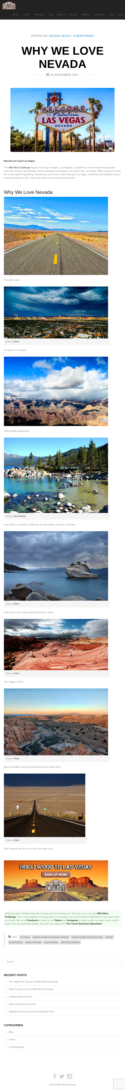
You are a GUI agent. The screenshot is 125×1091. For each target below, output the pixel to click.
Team (51, 14)
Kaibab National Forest (20, 996)
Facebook (32, 920)
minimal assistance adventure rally (87, 937)
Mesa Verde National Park (22, 1004)
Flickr (16, 342)
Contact (86, 14)
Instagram (72, 920)
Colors (12, 1039)
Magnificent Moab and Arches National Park (31, 1011)
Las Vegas (25, 937)
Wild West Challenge (19, 167)
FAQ (112, 14)
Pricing (73, 14)
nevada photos (15, 942)
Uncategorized (16, 1047)
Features (39, 14)
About (16, 14)
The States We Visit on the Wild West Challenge (33, 981)
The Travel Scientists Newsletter (84, 923)
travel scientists (51, 942)
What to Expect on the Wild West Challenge (31, 989)
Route (26, 14)
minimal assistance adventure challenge (51, 937)
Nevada (109, 937)
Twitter (58, 920)
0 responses (83, 35)
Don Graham (20, 516)
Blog (120, 14)
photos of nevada (33, 942)
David (53, 35)
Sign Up (61, 14)
